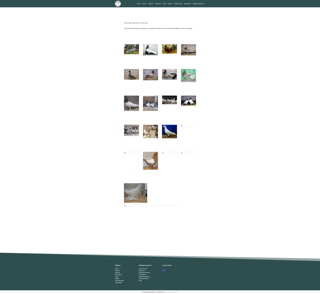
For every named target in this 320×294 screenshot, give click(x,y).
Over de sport (143, 268)
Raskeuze (142, 270)
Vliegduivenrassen (144, 272)
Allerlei (170, 3)
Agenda (150, 3)
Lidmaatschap (178, 3)
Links (140, 280)
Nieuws (144, 3)
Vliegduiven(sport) (198, 3)
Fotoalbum (158, 3)
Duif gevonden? (144, 278)
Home (138, 3)
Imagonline (168, 292)
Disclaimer (175, 292)
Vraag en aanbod (144, 276)
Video (164, 3)
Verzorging (142, 274)
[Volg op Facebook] (163, 270)
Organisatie (187, 3)
